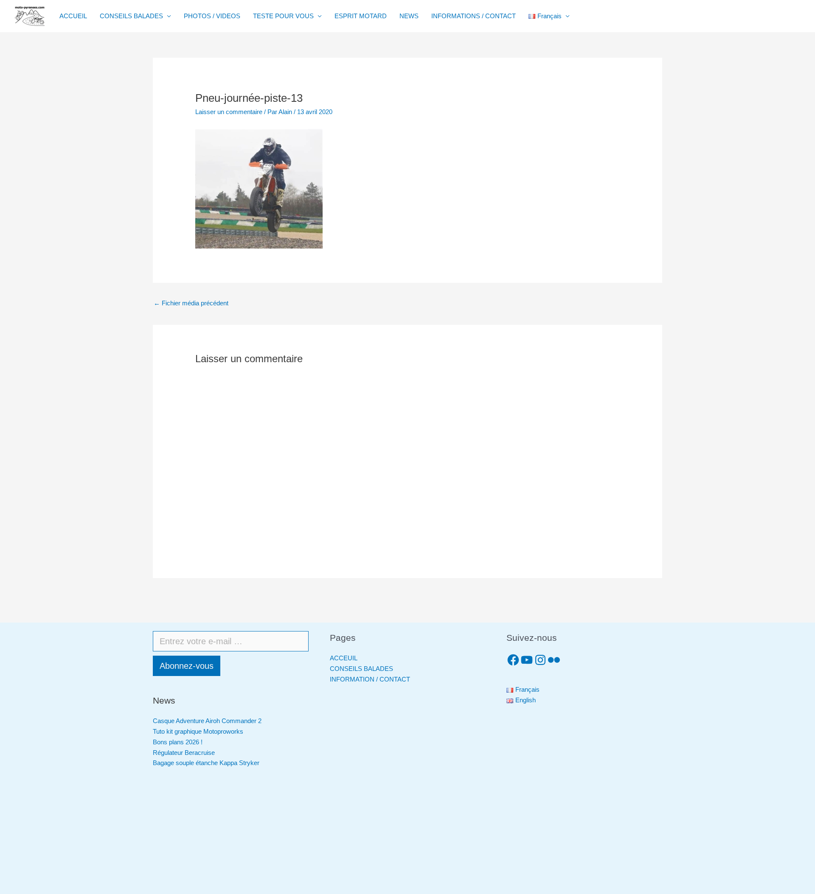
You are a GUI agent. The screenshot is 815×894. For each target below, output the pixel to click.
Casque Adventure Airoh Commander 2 (207, 720)
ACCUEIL (73, 16)
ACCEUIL (343, 658)
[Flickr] (554, 660)
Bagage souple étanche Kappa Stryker (206, 762)
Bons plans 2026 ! (177, 742)
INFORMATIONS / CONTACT (473, 16)
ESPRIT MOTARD (360, 16)
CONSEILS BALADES (131, 16)
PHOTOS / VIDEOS (212, 16)
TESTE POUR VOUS (283, 16)
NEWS (409, 16)
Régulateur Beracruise (184, 752)
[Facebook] (513, 660)
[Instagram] (540, 660)
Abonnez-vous (187, 665)
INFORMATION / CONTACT (370, 679)
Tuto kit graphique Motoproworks (198, 731)
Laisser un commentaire (228, 111)
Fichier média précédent (191, 303)
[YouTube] (527, 660)
